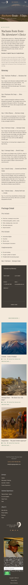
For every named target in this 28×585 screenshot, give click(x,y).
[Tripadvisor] (18, 530)
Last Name (18, 275)
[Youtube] (13, 530)
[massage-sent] (4, 571)
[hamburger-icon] (25, 2)
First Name (7, 275)
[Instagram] (10, 530)
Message (6, 288)
